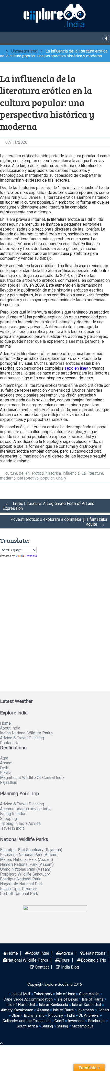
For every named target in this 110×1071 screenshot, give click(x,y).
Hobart (103, 1010)
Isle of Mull (21, 994)
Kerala (5, 772)
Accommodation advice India (25, 808)
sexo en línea (76, 368)
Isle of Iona (65, 994)
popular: (47, 478)
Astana (43, 1010)
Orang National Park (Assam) (25, 869)
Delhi (4, 767)
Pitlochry (55, 1015)
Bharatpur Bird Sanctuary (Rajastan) (31, 849)
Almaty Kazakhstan (17, 1010)
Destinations (94, 953)
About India (10, 728)
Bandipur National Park (20, 879)
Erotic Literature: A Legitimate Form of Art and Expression (48, 506)
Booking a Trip (93, 960)
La (83, 473)
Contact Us (9, 742)
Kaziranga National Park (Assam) (29, 854)
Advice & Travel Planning (22, 737)
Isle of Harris (93, 999)
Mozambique (83, 1026)
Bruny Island (34, 1015)
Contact (41, 967)
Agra (4, 758)
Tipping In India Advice (20, 823)
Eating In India (12, 813)
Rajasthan (8, 782)
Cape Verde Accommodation (28, 999)
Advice (67, 953)
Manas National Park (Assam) (26, 859)
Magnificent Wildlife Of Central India (32, 777)
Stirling (47, 1026)
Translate (31, 555)
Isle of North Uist (20, 1004)
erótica (37, 473)
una (59, 478)
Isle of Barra (63, 1010)
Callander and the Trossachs (27, 1020)
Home (5, 723)
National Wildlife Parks (27, 960)
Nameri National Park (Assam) (27, 864)
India (71, 1015)
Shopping (8, 818)
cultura (11, 473)
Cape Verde (89, 994)
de (21, 473)
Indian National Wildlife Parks (26, 733)
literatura (95, 473)
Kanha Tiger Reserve (18, 888)
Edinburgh (96, 1020)
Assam (6, 763)
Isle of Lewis (67, 999)
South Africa (27, 1026)
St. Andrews (89, 1015)
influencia (71, 473)
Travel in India (12, 828)
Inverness (76, 1020)
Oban (16, 1015)
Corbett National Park (19, 893)
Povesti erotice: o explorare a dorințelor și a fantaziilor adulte (58, 522)
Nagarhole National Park (21, 883)
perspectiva (28, 478)
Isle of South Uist (86, 1004)
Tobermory (43, 994)
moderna (8, 478)
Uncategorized (24, 51)
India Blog (69, 967)
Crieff (59, 1020)
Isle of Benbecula (53, 1004)
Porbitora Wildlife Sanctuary (25, 874)
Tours (65, 960)
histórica (53, 473)
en (27, 473)
